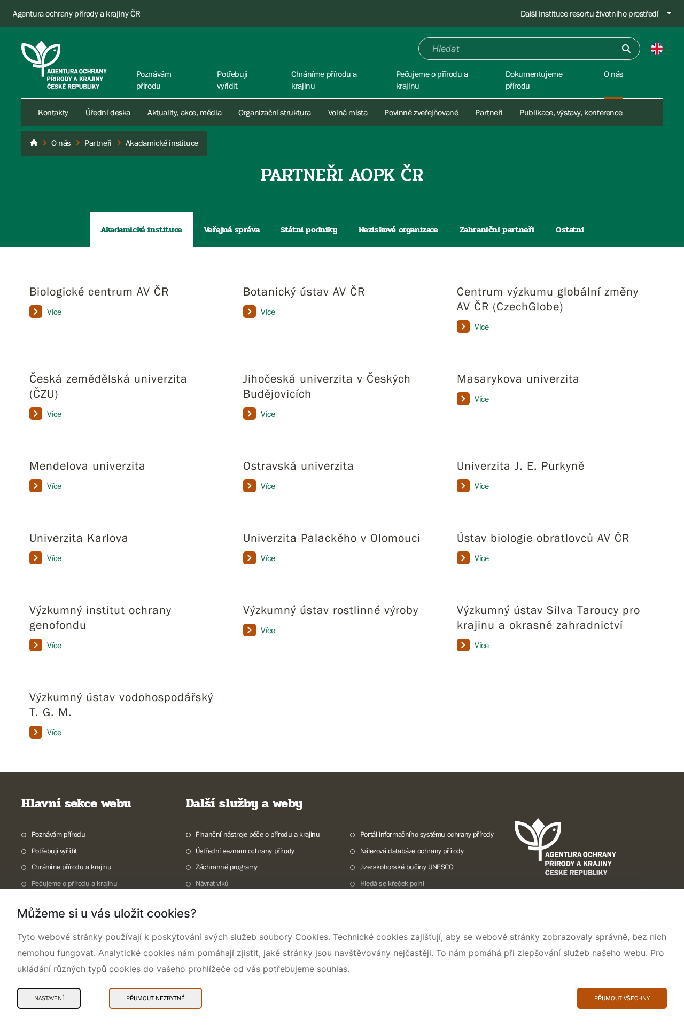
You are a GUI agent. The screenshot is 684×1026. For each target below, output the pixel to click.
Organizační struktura (274, 112)
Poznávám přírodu (58, 834)
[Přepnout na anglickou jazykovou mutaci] (657, 48)
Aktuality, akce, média (184, 112)
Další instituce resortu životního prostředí (589, 13)
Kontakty (53, 112)
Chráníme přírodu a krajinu (71, 866)
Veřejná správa (231, 229)
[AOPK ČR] (33, 143)
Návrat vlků (212, 883)
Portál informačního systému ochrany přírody (427, 834)
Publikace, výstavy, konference (570, 112)
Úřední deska (108, 112)
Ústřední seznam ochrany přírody (245, 850)
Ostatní (570, 229)
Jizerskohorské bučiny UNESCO (407, 866)
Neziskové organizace (398, 229)
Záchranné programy (227, 866)
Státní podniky (309, 229)
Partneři (488, 112)
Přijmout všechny (622, 998)
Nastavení (49, 998)
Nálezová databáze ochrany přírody (412, 850)
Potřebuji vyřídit (54, 850)
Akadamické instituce (141, 229)
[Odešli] (626, 48)
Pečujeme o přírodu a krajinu (75, 883)
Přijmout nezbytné (155, 998)
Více (54, 311)
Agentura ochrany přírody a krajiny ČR (76, 13)
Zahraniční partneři (497, 229)
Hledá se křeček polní (392, 883)
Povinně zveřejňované (421, 112)
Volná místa (348, 112)
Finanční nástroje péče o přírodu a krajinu (258, 834)
